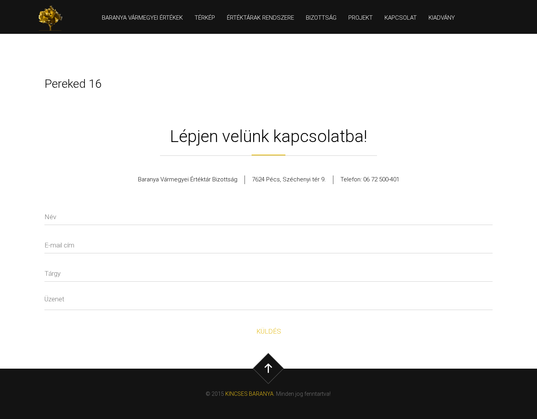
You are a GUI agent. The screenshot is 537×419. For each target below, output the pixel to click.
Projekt (360, 17)
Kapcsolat (400, 17)
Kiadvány (441, 17)
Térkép (205, 17)
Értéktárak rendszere (260, 17)
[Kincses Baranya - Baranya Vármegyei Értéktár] (54, 18)
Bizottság (321, 17)
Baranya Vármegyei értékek (142, 17)
